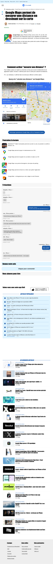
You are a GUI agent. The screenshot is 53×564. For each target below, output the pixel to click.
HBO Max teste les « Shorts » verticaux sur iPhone (29, 513)
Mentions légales (10, 558)
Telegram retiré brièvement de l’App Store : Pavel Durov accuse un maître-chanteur (29, 460)
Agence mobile (37, 546)
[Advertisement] (26, 55)
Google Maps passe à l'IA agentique (25, 443)
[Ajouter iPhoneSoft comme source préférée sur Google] (26, 31)
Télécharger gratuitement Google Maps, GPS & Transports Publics (26, 132)
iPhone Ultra (7, 1)
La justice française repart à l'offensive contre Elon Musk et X (21, 334)
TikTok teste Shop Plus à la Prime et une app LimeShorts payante (27, 495)
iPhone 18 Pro (12, 1)
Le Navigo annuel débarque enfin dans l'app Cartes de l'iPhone (30, 417)
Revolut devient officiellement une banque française (30, 426)
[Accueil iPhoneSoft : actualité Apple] (4, 9)
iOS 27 (17, 1)
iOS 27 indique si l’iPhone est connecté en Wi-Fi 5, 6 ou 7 (20, 327)
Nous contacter (25, 546)
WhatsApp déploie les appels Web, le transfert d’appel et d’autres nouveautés (30, 521)
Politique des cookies (11, 556)
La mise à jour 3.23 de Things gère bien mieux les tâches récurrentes (29, 365)
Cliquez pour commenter (26, 269)
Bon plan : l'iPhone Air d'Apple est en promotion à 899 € (19, 301)
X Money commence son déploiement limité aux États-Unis (30, 530)
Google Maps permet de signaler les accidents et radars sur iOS (23, 157)
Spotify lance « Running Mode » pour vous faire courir (30, 486)
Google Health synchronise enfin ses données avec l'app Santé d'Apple (29, 478)
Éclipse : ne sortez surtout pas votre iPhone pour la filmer (20, 305)
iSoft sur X (36, 551)
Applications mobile (10, 9)
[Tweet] (2, 12)
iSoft (8, 548)
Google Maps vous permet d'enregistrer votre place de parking (23, 163)
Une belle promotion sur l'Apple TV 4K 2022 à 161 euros (20, 331)
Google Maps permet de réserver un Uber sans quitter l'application (24, 169)
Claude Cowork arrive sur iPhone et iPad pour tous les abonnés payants (30, 373)
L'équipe (9, 551)
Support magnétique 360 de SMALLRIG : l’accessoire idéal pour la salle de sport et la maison (29, 452)
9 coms (32, 23)
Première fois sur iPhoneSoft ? (13, 546)
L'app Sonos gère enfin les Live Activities (26, 399)
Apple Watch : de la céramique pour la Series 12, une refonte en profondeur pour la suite (26, 319)
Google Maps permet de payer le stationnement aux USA (21, 150)
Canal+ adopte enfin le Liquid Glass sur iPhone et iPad (30, 469)
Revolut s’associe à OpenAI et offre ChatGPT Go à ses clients (30, 504)
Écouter (38, 23)
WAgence (36, 548)
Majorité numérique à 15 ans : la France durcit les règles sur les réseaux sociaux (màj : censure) (27, 310)
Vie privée (9, 553)
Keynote (2, 1)
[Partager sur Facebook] (2, 14)
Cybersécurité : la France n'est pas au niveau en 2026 (19, 314)
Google (7, 27)
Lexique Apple (25, 553)
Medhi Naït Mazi (12, 23)
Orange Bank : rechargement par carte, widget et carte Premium (23, 176)
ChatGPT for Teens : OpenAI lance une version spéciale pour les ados (30, 391)
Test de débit (24, 551)
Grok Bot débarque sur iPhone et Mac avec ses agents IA (30, 408)
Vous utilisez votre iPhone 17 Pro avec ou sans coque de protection (22, 298)
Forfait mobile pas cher (26, 548)
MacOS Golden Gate (23, 1)
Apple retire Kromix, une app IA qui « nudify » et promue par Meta (28, 382)
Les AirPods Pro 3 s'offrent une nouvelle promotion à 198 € (20, 323)
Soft (28, 5)
